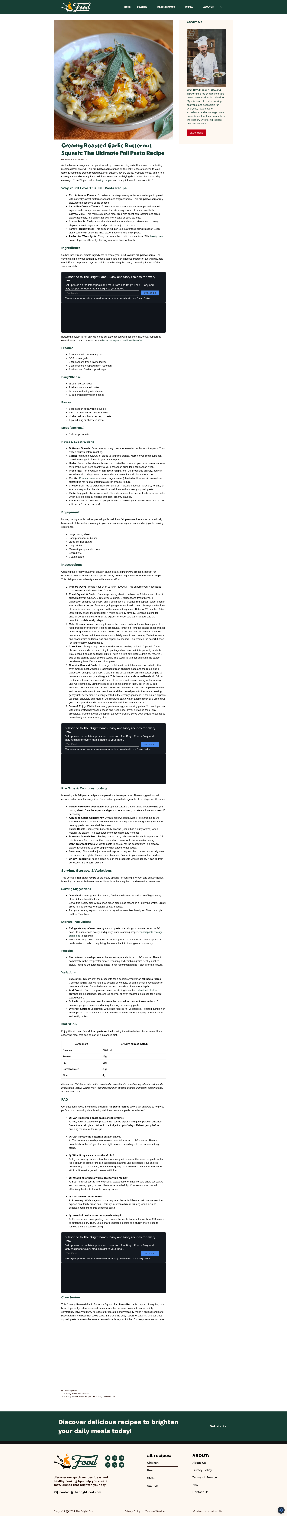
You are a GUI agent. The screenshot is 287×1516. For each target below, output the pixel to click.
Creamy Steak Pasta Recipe (76, 1393)
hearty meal (156, 236)
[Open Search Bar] (221, 7)
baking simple (104, 180)
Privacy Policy (132, 1511)
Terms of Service (155, 1511)
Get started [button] (219, 1426)
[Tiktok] (107, 1465)
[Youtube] (121, 1465)
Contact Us (199, 1511)
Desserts (142, 7)
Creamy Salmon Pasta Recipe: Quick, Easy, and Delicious (89, 1396)
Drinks (189, 7)
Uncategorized (70, 1390)
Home (127, 7)
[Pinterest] (121, 1458)
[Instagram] (114, 1458)
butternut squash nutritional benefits (122, 340)
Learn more (196, 133)
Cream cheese (87, 478)
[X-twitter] (114, 1465)
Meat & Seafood (166, 7)
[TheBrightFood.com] (76, 7)
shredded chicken (147, 990)
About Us (208, 7)
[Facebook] (107, 1458)
